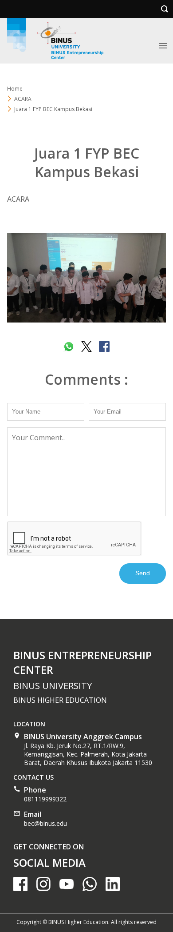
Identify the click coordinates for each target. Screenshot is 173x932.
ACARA (22, 99)
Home (15, 88)
